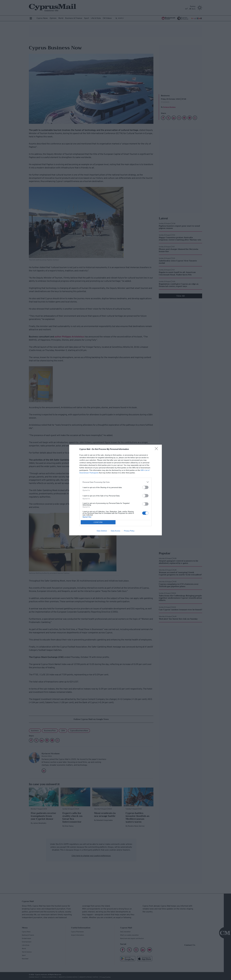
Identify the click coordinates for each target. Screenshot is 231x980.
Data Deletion (102, 531)
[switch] (145, 487)
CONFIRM (98, 522)
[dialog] (115, 490)
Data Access (115, 531)
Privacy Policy (129, 531)
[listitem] (115, 482)
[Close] (157, 449)
